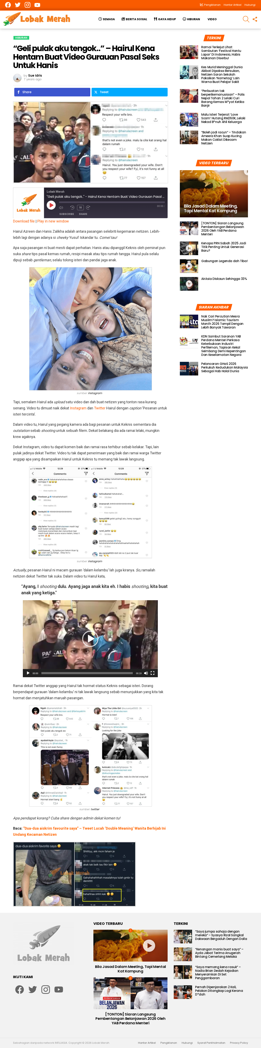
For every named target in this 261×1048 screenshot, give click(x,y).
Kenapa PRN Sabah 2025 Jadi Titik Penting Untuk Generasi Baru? (223, 247)
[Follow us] (254, 19)
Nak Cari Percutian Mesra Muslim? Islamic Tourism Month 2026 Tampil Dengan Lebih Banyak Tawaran (222, 321)
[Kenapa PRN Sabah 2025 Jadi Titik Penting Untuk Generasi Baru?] (189, 248)
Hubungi (249, 5)
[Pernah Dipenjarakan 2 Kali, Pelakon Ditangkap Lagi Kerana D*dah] (183, 992)
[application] (90, 638)
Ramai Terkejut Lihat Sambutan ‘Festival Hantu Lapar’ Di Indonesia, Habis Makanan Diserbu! (221, 52)
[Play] (28, 673)
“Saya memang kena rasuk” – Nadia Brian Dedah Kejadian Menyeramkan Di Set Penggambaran (218, 972)
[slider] (87, 673)
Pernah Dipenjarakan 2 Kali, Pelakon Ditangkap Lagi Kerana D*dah (219, 991)
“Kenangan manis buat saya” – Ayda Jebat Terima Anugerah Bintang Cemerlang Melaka (219, 953)
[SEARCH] (246, 19)
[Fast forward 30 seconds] (90, 208)
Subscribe (66, 214)
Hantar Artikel (232, 5)
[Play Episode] (51, 205)
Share (83, 214)
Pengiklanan (168, 1043)
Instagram (78, 408)
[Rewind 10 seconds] (72, 208)
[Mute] (146, 673)
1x (80, 207)
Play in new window (53, 221)
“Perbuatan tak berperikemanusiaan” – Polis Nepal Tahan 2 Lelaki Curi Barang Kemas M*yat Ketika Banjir (223, 98)
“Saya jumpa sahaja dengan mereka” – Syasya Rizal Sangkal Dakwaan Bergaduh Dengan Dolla (221, 935)
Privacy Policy (239, 1043)
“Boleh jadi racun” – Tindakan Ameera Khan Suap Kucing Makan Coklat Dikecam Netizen (223, 137)
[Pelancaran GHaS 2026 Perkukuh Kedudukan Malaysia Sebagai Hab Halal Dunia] (189, 368)
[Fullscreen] (152, 673)
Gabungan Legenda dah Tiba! (224, 261)
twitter (95, 809)
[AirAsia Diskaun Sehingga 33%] (189, 284)
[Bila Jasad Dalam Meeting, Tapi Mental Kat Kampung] (214, 193)
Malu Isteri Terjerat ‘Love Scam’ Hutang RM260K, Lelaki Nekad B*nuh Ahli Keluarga (223, 118)
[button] (90, 639)
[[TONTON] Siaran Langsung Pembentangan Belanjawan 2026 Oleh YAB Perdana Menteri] (189, 228)
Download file (24, 221)
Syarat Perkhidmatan (211, 1043)
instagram (95, 393)
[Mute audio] (63, 207)
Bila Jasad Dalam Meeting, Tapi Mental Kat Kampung (130, 969)
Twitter (99, 408)
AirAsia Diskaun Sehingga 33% (224, 279)
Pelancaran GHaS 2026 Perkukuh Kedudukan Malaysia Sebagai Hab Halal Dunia (224, 367)
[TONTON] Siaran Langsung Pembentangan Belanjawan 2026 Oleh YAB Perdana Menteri (222, 228)
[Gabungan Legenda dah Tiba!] (189, 266)
